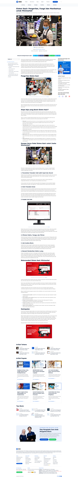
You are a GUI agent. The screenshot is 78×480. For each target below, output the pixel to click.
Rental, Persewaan (37, 462)
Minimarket (36, 459)
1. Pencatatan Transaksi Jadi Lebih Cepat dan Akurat (14, 67)
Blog (44, 457)
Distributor (27, 457)
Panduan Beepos (46, 461)
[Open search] (61, 1)
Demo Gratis (55, 1)
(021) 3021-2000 (30, 469)
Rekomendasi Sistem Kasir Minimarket (13, 75)
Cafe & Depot (27, 461)
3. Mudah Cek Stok (11, 70)
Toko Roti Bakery (37, 457)
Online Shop (27, 463)
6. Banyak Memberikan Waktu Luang (13, 74)
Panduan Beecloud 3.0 (47, 459)
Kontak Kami (54, 459)
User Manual (45, 462)
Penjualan (40, 49)
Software (43, 49)
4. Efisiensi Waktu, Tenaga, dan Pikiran (14, 71)
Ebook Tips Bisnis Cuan (47, 463)
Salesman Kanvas (27, 458)
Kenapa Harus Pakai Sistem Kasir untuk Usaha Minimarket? (13, 65)
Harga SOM (18, 461)
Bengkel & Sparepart (28, 462)
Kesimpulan (9, 76)
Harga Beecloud (18, 458)
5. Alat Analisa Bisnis (11, 72)
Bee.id (46, 277)
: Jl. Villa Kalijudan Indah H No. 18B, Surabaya (47, 469)
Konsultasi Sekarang (44, 439)
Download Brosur (19, 463)
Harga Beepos (18, 459)
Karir (53, 458)
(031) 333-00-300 (36, 469)
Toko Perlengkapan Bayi (38, 461)
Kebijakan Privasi (55, 463)
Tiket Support (55, 461)
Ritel (37, 49)
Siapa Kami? (54, 457)
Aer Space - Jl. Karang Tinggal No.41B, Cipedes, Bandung (48, 470)
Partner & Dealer (55, 462)
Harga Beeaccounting (19, 457)
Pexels (48, 96)
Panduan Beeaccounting (47, 458)
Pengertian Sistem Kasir (11, 61)
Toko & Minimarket (28, 459)
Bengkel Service (37, 458)
